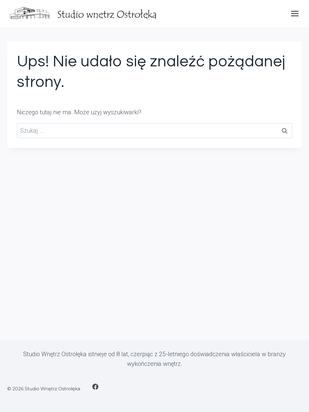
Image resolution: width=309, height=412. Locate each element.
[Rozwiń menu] (295, 13)
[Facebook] (95, 387)
